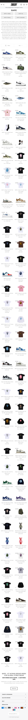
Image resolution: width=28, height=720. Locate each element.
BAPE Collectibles (21, 17)
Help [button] (3, 701)
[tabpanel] (14, 31)
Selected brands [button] (6, 697)
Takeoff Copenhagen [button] (7, 694)
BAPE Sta (21, 13)
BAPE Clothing (7, 17)
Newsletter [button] (5, 704)
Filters (8, 45)
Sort (20, 45)
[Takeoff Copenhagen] (14, 4)
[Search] (4, 4)
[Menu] (1, 4)
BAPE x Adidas (7, 13)
